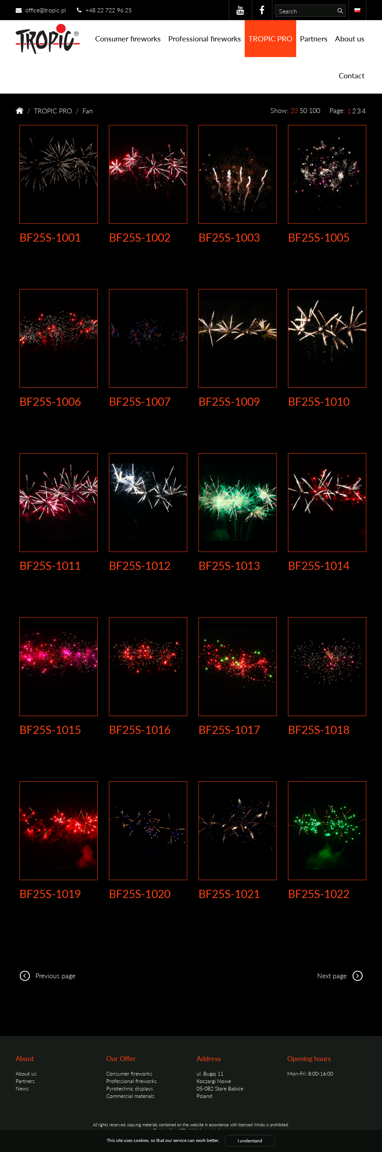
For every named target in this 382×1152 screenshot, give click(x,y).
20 (294, 110)
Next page (332, 975)
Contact (351, 75)
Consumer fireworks (128, 38)
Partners (314, 38)
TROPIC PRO (270, 38)
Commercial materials (130, 1095)
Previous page (54, 975)
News (22, 1088)
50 (303, 110)
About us (349, 38)
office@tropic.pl (45, 10)
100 (314, 110)
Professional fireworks (204, 38)
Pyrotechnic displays (129, 1088)
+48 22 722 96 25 (108, 10)
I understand (250, 1140)
